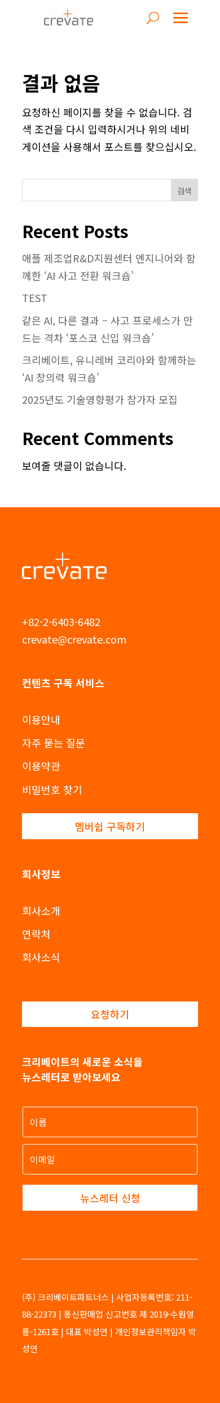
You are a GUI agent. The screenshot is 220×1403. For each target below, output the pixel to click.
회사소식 (41, 956)
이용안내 (41, 719)
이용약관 (41, 765)
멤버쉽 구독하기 (110, 826)
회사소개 (41, 910)
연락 (31, 933)
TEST (34, 297)
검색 (184, 190)
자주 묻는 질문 (53, 742)
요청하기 (110, 1014)
